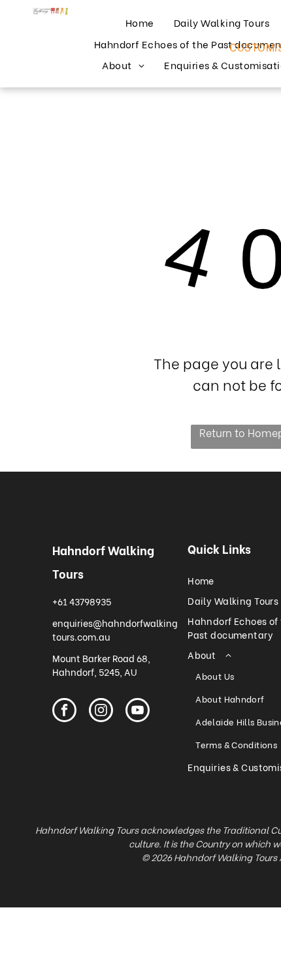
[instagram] (101, 711)
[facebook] (64, 711)
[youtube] (137, 711)
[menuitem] (140, 22)
